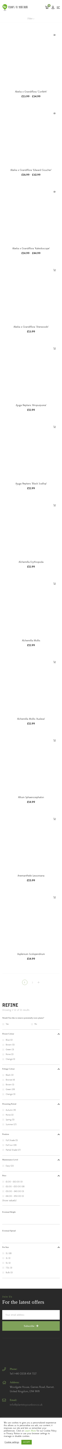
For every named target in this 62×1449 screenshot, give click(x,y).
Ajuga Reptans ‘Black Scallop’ (31, 483)
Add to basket (54, 270)
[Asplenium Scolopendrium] (31, 920)
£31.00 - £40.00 (13, 1191)
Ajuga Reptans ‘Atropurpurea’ (31, 405)
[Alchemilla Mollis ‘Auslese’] (31, 685)
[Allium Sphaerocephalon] (31, 764)
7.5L (7, 1267)
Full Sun (9, 1145)
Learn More (30, 1431)
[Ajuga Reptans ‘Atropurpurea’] (31, 372)
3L (7, 1258)
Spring (8, 1119)
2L (7, 1253)
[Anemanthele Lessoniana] (31, 842)
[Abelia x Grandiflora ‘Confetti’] (31, 58)
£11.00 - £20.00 (13, 1186)
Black (8, 1075)
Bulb (8, 1272)
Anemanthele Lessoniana (31, 875)
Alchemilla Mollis (31, 640)
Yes (7, 1024)
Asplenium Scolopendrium (31, 954)
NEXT (38, 982)
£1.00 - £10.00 (13, 1181)
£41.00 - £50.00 (13, 1196)
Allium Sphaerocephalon (31, 797)
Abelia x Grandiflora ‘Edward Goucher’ (31, 170)
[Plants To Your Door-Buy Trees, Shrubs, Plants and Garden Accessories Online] (15, 7)
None (8, 1054)
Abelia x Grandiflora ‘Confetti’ (31, 91)
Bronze (9, 1080)
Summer (9, 1124)
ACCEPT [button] (26, 1442)
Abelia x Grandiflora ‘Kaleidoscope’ (31, 248)
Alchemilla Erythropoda (31, 562)
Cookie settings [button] (12, 1442)
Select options (54, 35)
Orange (9, 1059)
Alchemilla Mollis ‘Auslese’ (31, 719)
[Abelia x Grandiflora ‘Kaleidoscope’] (31, 215)
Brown (9, 1044)
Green (8, 1049)
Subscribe (29, 1325)
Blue (8, 1040)
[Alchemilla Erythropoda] (31, 528)
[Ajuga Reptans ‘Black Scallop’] (31, 450)
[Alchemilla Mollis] (31, 607)
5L (7, 1263)
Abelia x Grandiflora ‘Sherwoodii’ (31, 327)
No (35, 1024)
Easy (8, 1166)
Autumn (9, 1110)
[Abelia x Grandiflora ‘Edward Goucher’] (31, 136)
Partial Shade (11, 1150)
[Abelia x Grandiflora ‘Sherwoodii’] (31, 293)
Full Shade (10, 1140)
